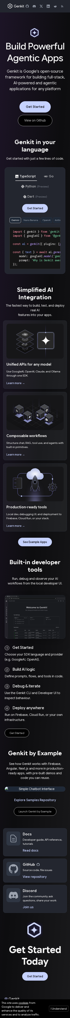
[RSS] (62, 6)
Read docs (30, 851)
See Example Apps (35, 542)
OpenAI (46, 220)
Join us (28, 907)
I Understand (59, 1008)
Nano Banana (31, 220)
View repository (34, 877)
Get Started (35, 107)
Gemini (15, 220)
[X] (41, 6)
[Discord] (34, 6)
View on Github (35, 120)
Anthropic (60, 220)
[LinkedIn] (48, 6)
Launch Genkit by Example (35, 811)
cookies (23, 1003)
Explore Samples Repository (35, 800)
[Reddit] (55, 6)
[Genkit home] (16, 6)
